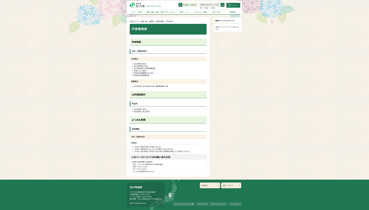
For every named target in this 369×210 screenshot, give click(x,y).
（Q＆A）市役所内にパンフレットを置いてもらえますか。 (154, 149)
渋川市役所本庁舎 (140, 63)
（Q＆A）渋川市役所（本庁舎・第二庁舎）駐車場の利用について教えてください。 (162, 151)
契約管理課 (159, 21)
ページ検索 (205, 8)
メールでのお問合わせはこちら (143, 171)
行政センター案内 (140, 70)
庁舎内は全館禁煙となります (144, 73)
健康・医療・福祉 (153, 12)
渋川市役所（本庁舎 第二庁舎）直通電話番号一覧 (151, 86)
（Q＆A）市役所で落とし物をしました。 (148, 146)
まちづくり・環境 (200, 12)
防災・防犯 (216, 12)
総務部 (151, 21)
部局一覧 (144, 21)
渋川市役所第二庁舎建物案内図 (144, 68)
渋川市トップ (134, 21)
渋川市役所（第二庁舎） (142, 111)
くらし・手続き (136, 12)
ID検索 (213, 8)
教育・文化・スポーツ (168, 12)
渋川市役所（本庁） (141, 109)
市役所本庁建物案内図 (141, 75)
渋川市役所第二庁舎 (141, 66)
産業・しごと (184, 12)
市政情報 (232, 12)
